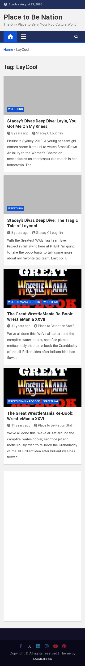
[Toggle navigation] (23, 36)
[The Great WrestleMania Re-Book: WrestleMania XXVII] (42, 288)
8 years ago (20, 133)
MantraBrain (42, 659)
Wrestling (15, 109)
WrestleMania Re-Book (24, 302)
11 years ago (20, 326)
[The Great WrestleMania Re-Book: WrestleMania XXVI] (42, 387)
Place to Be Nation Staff (56, 326)
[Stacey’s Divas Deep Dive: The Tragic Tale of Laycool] (42, 194)
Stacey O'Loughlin (49, 133)
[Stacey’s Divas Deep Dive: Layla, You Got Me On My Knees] (42, 95)
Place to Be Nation (33, 17)
